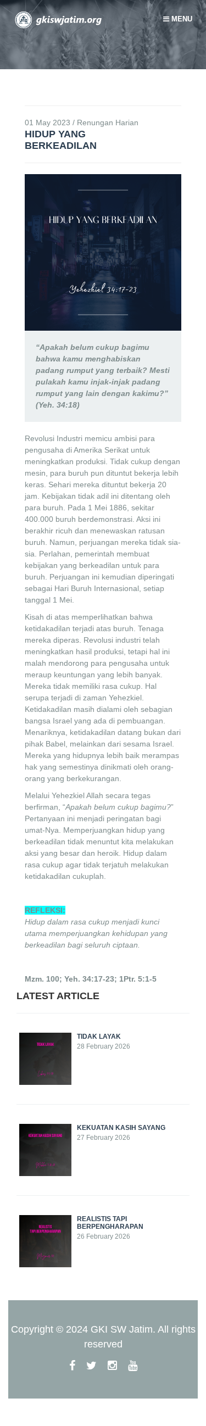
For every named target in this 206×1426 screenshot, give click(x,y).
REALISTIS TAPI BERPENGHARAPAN (110, 1222)
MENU (180, 19)
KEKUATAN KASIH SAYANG (121, 1128)
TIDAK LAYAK (99, 1036)
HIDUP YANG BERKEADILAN (61, 140)
